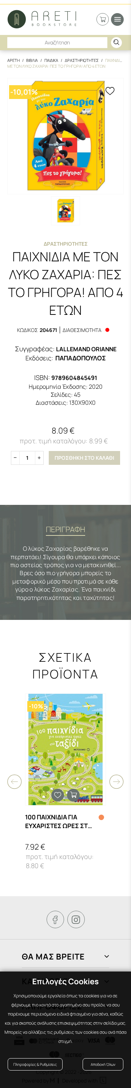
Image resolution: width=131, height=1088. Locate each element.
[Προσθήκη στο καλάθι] (73, 795)
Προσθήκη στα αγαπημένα (57, 795)
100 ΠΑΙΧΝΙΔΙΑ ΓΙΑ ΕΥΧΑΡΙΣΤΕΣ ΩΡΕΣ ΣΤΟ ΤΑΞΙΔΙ (58, 821)
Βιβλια (32, 60)
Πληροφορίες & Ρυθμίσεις (35, 1064)
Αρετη (13, 60)
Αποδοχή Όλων (103, 1064)
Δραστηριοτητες (82, 60)
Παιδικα (51, 60)
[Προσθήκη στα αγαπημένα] (109, 91)
